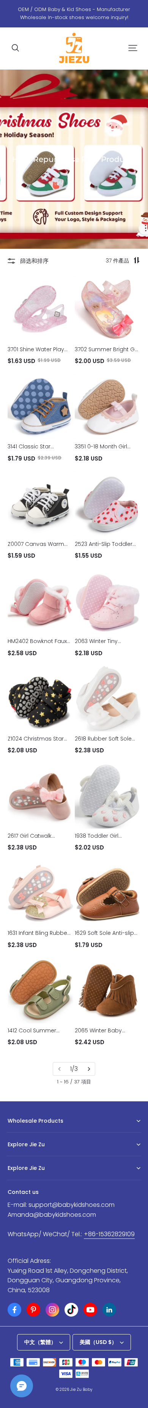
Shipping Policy (25, 1180)
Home (14, 1156)
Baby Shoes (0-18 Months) (38, 1132)
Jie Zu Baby (81, 1389)
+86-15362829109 (109, 1234)
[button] (15, 48)
